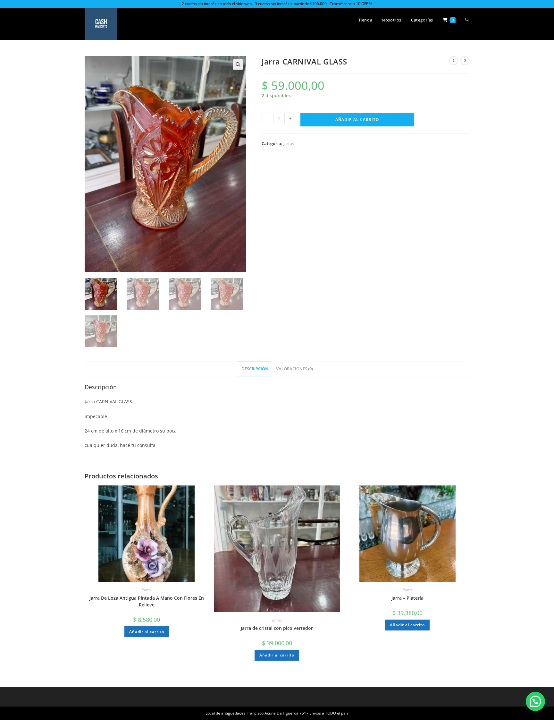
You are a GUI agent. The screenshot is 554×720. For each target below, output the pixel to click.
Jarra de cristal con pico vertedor (277, 628)
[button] (238, 64)
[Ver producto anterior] (453, 60)
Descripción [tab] (254, 369)
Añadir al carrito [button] (146, 631)
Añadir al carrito (357, 119)
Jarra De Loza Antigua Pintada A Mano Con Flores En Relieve (146, 601)
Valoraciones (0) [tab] (294, 369)
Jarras (288, 143)
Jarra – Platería (407, 598)
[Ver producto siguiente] (464, 60)
